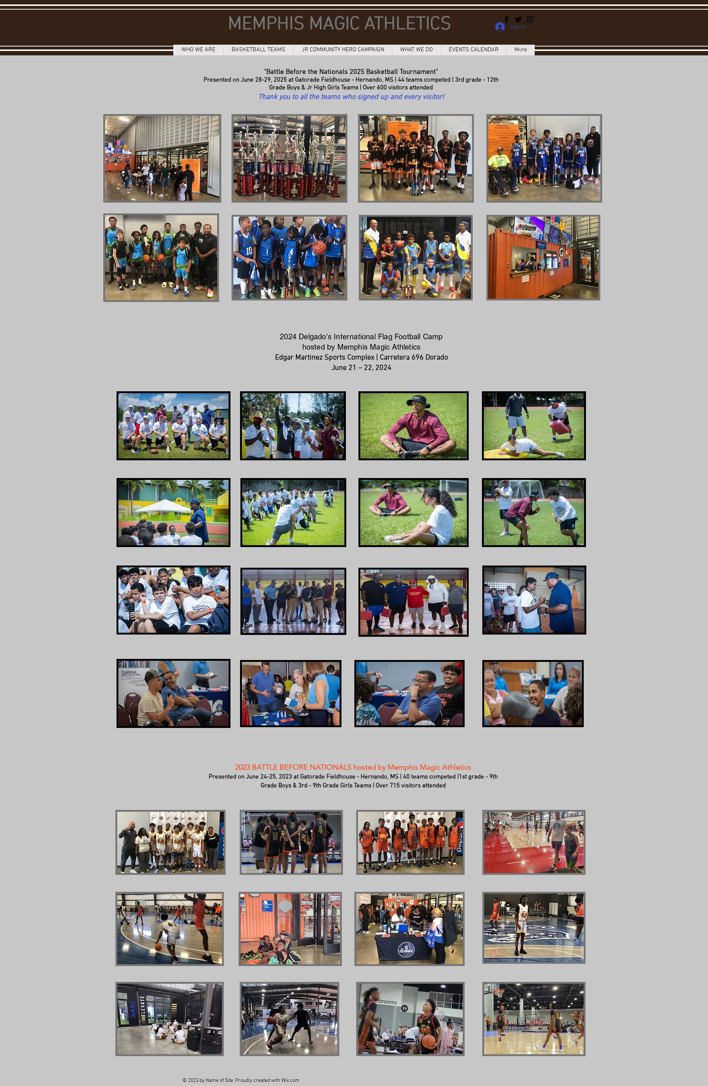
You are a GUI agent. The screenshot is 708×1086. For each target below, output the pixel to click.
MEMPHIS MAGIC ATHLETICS (339, 24)
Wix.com (290, 1081)
